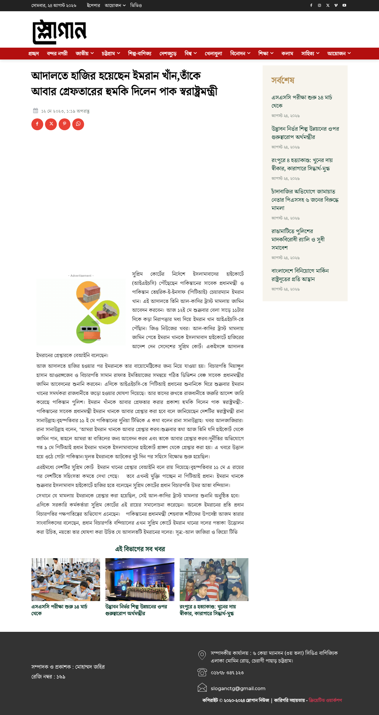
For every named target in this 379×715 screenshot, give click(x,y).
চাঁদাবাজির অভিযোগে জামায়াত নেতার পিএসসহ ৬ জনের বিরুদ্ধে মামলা (305, 200)
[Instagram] (319, 5)
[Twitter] (328, 5)
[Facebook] (311, 5)
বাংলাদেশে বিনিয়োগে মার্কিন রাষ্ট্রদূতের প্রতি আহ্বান (300, 275)
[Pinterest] (64, 124)
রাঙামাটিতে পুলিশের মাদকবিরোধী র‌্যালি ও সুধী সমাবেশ (298, 239)
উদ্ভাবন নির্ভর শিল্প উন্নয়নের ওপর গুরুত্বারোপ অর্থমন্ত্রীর (136, 610)
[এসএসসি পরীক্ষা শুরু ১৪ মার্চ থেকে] (65, 579)
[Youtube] (344, 5)
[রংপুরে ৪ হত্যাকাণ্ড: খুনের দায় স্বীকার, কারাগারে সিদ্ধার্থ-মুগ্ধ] (214, 579)
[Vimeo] (336, 5)
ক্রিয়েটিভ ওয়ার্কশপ (325, 700)
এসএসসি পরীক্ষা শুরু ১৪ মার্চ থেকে (59, 610)
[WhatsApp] (78, 124)
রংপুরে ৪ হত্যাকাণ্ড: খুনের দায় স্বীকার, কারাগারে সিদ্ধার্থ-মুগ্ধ (208, 610)
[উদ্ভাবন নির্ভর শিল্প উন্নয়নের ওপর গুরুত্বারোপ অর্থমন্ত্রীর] (139, 579)
